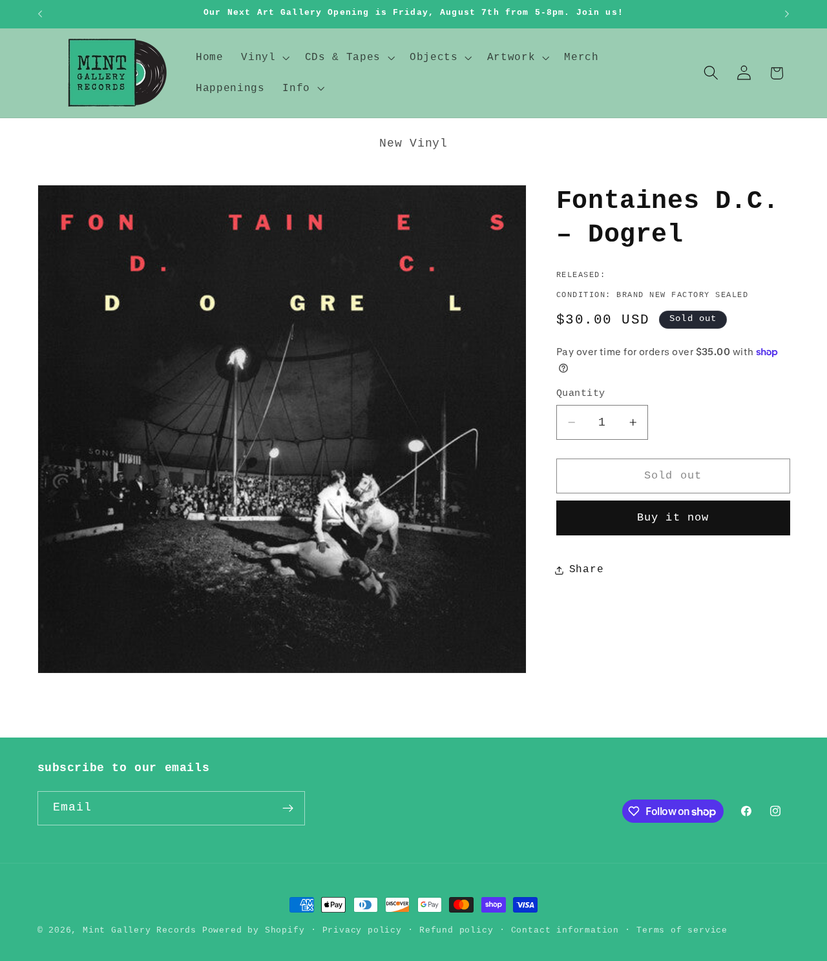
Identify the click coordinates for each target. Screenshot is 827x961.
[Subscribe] (287, 808)
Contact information (565, 930)
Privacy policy (362, 930)
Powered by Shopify (253, 930)
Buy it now (673, 518)
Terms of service (682, 930)
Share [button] (586, 569)
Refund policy (456, 930)
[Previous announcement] (40, 14)
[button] (263, 57)
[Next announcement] (787, 14)
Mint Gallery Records (139, 930)
